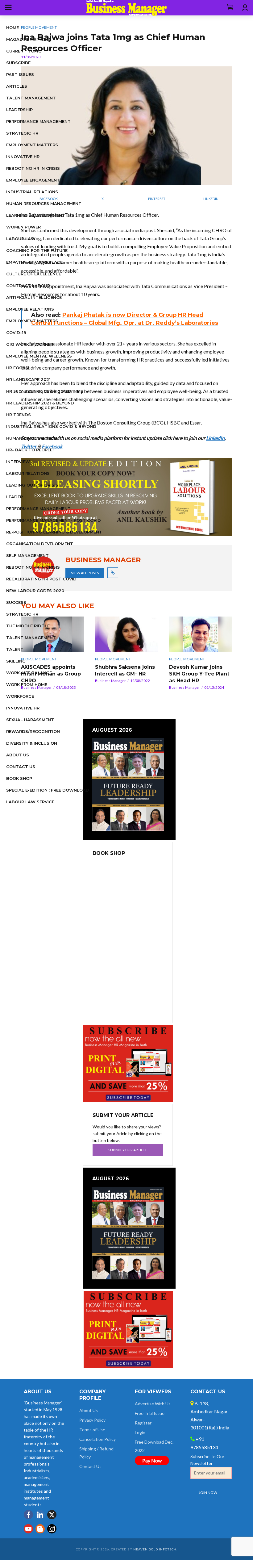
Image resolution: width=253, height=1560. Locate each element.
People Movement (39, 27)
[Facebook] (28, 1514)
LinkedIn (215, 438)
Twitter (28, 446)
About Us (88, 1410)
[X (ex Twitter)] (51, 1514)
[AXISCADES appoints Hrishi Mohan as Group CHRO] (52, 634)
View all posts (85, 573)
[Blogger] (40, 1528)
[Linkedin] (40, 1514)
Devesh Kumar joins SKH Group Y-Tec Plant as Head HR (199, 674)
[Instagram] (51, 1528)
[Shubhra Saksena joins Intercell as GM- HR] (126, 634)
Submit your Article (127, 1150)
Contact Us (90, 1466)
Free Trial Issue (149, 1413)
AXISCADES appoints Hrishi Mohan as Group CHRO (51, 674)
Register (143, 1422)
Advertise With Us (153, 1403)
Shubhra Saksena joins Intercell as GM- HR (125, 670)
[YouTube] (28, 1528)
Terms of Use (92, 1429)
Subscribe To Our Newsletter (207, 1460)
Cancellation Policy (97, 1439)
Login (140, 1432)
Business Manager (36, 687)
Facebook (52, 446)
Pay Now (152, 1460)
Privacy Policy (92, 1420)
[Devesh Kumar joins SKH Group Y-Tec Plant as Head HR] (200, 634)
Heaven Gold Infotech (154, 1549)
